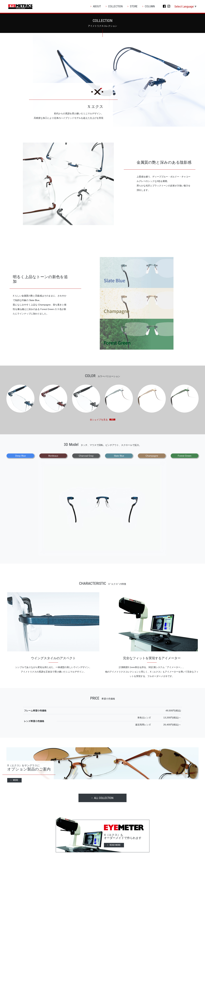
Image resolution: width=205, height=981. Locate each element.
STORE (134, 6)
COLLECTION (115, 6)
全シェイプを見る (99, 419)
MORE (15, 780)
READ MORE (115, 845)
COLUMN (150, 6)
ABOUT (97, 6)
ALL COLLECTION (103, 798)
